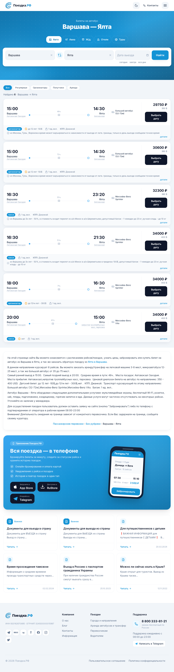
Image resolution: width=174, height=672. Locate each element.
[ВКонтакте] (23, 632)
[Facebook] (38, 632)
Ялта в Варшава (97, 361)
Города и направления (103, 620)
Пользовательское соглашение (107, 660)
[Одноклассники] (31, 632)
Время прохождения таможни (27, 566)
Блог (64, 625)
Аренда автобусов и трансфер (108, 625)
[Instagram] (46, 632)
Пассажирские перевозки (68, 423)
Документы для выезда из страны (86, 528)
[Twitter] (8, 640)
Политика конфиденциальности (147, 660)
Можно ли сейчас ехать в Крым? (142, 566)
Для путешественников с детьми (142, 528)
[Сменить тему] (136, 5)
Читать (11, 546)
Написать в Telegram (151, 643)
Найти (160, 55)
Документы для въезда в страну (29, 528)
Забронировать (125, 491)
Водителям (96, 635)
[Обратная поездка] (59, 55)
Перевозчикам (99, 630)
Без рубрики (93, 423)
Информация (69, 635)
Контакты (67, 630)
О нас (65, 620)
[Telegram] (8, 632)
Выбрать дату (156, 117)
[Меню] (165, 5)
